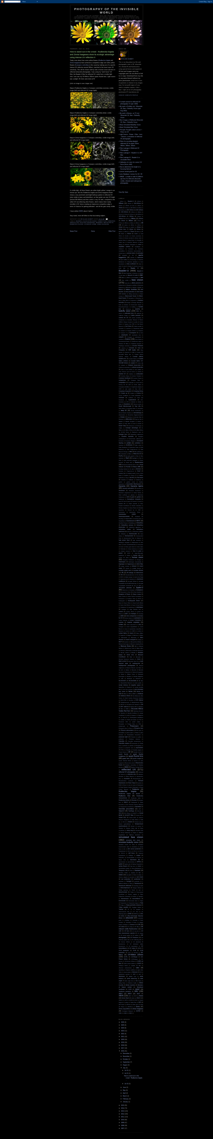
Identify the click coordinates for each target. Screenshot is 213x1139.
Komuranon (122, 598)
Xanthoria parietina (125, 991)
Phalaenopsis (134, 726)
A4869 (136, 233)
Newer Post (73, 231)
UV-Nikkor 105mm (90, 224)
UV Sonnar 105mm (124, 941)
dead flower (122, 408)
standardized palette (124, 868)
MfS (136, 646)
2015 (123, 1105)
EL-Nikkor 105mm (128, 430)
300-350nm (124, 212)
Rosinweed (140, 785)
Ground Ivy (131, 510)
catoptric (121, 337)
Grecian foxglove (123, 507)
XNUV (138, 998)
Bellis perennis (136, 283)
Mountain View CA (133, 661)
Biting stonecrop (133, 293)
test (140, 890)
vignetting (121, 970)
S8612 (126, 802)
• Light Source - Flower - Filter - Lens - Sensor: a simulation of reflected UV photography (130, 137)
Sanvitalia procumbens (126, 809)
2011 (123, 1117)
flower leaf (129, 462)
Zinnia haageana (75, 63)
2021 (123, 1036)
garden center (131, 482)
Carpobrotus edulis (138, 328)
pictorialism (121, 732)
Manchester (124, 637)
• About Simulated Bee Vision (128, 127)
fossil (138, 471)
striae (140, 874)
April (124, 1093)
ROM (120, 785)
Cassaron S (124, 332)
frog (127, 477)
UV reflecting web (136, 939)
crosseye (121, 397)
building (134, 306)
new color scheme (127, 689)
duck (134, 423)
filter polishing (137, 451)
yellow (126, 1002)
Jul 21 (126, 1073)
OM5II (127, 708)
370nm (139, 220)
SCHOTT (134, 813)
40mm (120, 227)
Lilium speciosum (131, 624)
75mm (132, 231)
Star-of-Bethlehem (136, 868)
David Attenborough (125, 406)
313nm (126, 214)
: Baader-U (130, 201)
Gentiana (139, 488)
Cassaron (140, 330)
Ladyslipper (139, 607)
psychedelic (139, 747)
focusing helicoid (123, 469)
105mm (121, 203)
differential (129, 419)
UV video (132, 948)
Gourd (139, 501)
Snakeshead (122, 851)
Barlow (141, 273)
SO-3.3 (141, 851)
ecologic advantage (87, 222)
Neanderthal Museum (126, 682)
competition (102, 221)
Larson (121, 611)
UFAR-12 (136, 913)
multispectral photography (127, 665)
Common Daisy (125, 376)
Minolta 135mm (125, 652)
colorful (139, 371)
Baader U (134, 268)
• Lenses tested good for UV (128, 171)
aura (124, 266)
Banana (135, 273)
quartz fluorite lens (136, 756)
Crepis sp (124, 393)
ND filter (141, 680)
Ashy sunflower (131, 264)
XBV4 (138, 993)
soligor (138, 855)
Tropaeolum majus (133, 903)
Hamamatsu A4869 (127, 514)
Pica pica (138, 730)
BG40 (139, 287)
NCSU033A (122, 680)
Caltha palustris (136, 315)
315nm (131, 214)
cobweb (123, 365)
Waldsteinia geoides (124, 974)
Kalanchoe (125, 590)
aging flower (131, 240)
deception (140, 408)
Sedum (130, 821)
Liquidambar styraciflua (135, 629)
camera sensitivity (136, 317)
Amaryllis (139, 240)
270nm (126, 207)
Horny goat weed (130, 546)
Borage (128, 302)
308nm (139, 212)
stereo (121, 875)
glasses (133, 495)
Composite (131, 382)
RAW (126, 767)
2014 (123, 1108)
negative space (136, 685)
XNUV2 (120, 1000)
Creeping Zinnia (138, 391)
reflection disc (131, 774)
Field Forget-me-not (132, 449)
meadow (126, 641)
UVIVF (139, 963)
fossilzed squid (131, 473)
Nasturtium (127, 672)
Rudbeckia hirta (124, 796)
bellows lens (122, 285)
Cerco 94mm (138, 339)
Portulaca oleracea (134, 739)
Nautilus (129, 676)
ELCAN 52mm (125, 432)
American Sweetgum (130, 244)
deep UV (124, 410)
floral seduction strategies (131, 460)
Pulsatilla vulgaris (137, 750)
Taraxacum (137, 883)
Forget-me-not (130, 471)
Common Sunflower (125, 378)
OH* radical (124, 706)
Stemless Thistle (123, 872)
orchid (127, 715)
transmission (125, 898)
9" (142, 231)
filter (131, 451)
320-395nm (138, 214)
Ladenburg (131, 607)
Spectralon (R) (135, 859)
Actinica (121, 238)
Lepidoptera (137, 618)
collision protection (137, 367)
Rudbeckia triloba (124, 800)
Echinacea (131, 425)
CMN (133, 352)
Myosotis (134, 670)
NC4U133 (129, 678)
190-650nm (137, 203)
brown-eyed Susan (136, 304)
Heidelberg (132, 523)
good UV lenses (132, 501)
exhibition (138, 443)
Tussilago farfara (136, 907)
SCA (120, 813)
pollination (121, 739)
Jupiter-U (139, 588)
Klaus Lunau (137, 594)
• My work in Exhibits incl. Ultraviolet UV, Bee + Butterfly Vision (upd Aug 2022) (130, 108)
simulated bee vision (131, 837)
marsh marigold (130, 639)
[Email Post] (107, 219)
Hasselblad (121, 520)
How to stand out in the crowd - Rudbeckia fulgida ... (133, 1078)
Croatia (132, 393)
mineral (122, 650)
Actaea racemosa (136, 236)
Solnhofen (121, 857)
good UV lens (122, 501)
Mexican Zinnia (126, 646)
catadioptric (124, 335)
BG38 (134, 287)
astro (120, 266)
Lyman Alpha (123, 633)
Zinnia (138, 1006)
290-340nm (130, 210)
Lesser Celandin (123, 620)
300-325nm (139, 210)
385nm (126, 223)
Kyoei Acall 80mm (125, 605)
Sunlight (128, 881)
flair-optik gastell (129, 456)
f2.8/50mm (129, 445)
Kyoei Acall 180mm (138, 603)
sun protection (125, 879)
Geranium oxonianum (135, 490)
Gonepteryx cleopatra (134, 499)
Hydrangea (122, 561)
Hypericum (130, 564)
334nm (121, 218)
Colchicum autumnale (124, 367)
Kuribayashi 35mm (134, 600)
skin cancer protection (134, 849)
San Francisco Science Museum (134, 804)
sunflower (121, 881)
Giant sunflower (123, 495)
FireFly (121, 456)
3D (142, 223)
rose (129, 785)
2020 (123, 1039)
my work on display (124, 670)
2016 (123, 1051)
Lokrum (127, 631)
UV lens (126, 931)
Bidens (121, 289)
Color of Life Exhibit (126, 369)
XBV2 (120, 993)
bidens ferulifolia (131, 289)
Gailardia (123, 479)
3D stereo (125, 225)
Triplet (141, 900)
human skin (137, 555)
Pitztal (136, 732)
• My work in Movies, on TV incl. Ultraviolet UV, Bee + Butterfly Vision (129, 115)
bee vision (137, 280)
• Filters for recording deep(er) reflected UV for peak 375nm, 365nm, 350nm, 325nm (129, 143)
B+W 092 (122, 268)
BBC (141, 275)
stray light (128, 874)
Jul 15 (126, 1083)
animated (140, 253)
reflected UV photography (127, 772)
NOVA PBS (123, 700)
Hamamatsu (122, 512)
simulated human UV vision (127, 844)
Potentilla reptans (124, 743)
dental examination (136, 410)
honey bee (140, 544)
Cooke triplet (137, 384)
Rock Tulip (131, 783)
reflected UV (108, 222)
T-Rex (130, 883)
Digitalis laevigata (130, 421)
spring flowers (123, 866)
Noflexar (140, 693)
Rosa (124, 785)
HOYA (128, 553)
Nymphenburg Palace (137, 702)
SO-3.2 (135, 851)
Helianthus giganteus (135, 527)
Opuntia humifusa (132, 713)
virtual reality (127, 972)
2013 (123, 1111)
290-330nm (122, 210)
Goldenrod (121, 499)
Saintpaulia (134, 802)
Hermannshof (129, 536)
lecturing (141, 613)
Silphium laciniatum (134, 834)
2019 (123, 1042)
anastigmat (137, 246)
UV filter (137, 926)
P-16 (140, 719)
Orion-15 (125, 717)
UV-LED (136, 952)
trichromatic (122, 900)
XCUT (135, 995)
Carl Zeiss (128, 326)
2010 (123, 1119)
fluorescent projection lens (128, 464)
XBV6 (121, 996)
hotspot (141, 548)
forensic (138, 469)
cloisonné (127, 352)
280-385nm (133, 207)
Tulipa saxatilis (123, 907)
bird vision (140, 291)
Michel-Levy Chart (129, 648)
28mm (139, 207)
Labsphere (123, 607)
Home (93, 231)
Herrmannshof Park (129, 538)
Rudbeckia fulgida (104, 60)
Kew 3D (130, 592)
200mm (120, 205)
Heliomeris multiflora (138, 531)
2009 (123, 1122)
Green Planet (133, 507)
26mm (120, 207)
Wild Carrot (138, 980)
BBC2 (123, 277)
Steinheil (137, 870)
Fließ (120, 460)
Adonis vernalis (129, 238)
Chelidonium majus (136, 341)
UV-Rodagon (134, 959)
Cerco (127, 339)
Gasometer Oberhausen (133, 484)
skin (124, 849)
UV (139, 924)
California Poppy (123, 315)
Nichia (130, 691)
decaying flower (131, 408)
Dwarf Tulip (122, 425)
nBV (122, 678)
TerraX (133, 890)
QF (129, 752)
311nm (120, 214)
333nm (139, 216)
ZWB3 (130, 1013)
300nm (133, 212)
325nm (131, 216)
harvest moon (137, 518)
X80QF (137, 989)
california (139, 313)
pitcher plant (129, 732)
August (125, 1065)
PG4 (140, 724)
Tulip (141, 903)
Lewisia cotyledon (133, 622)
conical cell (138, 382)
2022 (123, 1033)
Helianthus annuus (127, 525)
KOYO (139, 598)
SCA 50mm (127, 813)
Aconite (127, 236)
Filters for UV (137, 453)
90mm (122, 233)
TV (128, 909)
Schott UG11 (132, 817)
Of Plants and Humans (133, 704)
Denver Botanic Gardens (125, 412)
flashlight (134, 458)
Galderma (138, 479)
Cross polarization (136, 395)
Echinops (138, 425)
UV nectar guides (125, 935)
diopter (139, 421)
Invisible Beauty (136, 568)
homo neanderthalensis (129, 544)
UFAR (129, 913)
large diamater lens (135, 609)
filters (130, 453)
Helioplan (123, 533)
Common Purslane (136, 376)
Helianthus (140, 523)
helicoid (129, 531)
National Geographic (138, 672)
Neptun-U (129, 687)
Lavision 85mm (130, 611)
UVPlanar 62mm (123, 965)
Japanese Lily (124, 579)
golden (139, 497)
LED (121, 616)
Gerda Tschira (137, 492)
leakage (133, 613)
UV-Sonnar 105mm (130, 961)
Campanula (122, 319)
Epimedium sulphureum (137, 434)
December (126, 1053)
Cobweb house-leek (134, 365)
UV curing (129, 926)
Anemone (130, 248)
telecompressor (125, 887)
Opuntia (123, 713)
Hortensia (123, 548)
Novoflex (131, 700)
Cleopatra (122, 350)
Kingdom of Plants (124, 594)
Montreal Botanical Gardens (126, 659)
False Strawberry (123, 447)
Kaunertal (123, 592)
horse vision (140, 546)
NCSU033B (132, 680)
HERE (81, 211)
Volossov (135, 972)
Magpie (129, 635)
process (121, 747)
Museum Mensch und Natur (133, 667)
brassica (126, 304)
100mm (139, 201)
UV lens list (135, 931)
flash (127, 458)
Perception (121, 724)
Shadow (121, 828)
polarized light (123, 737)
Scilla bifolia (135, 819)
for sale (132, 469)
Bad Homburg (127, 273)
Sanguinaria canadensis (126, 806)
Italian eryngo (128, 577)
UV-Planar (134, 957)
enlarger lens (123, 434)
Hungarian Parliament (128, 559)
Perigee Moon (131, 724)
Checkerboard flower (124, 341)
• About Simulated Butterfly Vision (130, 125)
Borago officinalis (136, 302)
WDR (134, 974)
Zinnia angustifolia (124, 1008)
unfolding (126, 920)
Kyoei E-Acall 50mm (137, 605)
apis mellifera (124, 259)
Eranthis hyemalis (128, 436)
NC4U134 (138, 678)
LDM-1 (126, 613)
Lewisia (121, 622)
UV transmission (133, 946)
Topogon (141, 896)
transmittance (136, 898)
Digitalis (121, 421)
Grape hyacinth (133, 503)
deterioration (122, 415)
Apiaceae (140, 257)
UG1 (141, 913)
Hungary (139, 559)
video (137, 968)
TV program (136, 909)
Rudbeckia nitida (136, 798)
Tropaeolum (123, 903)
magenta (122, 635)
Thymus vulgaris (132, 894)
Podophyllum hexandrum (134, 734)
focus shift (136, 466)
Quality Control (137, 752)
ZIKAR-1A (130, 1006)
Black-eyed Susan (90, 221)
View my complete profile (128, 95)
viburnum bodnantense (125, 967)
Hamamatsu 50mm (134, 512)
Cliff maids (132, 350)
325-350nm (122, 216)
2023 (123, 1031)
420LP (132, 227)
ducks (139, 423)
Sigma (134, 832)
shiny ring (130, 830)
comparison (122, 380)
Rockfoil (139, 783)
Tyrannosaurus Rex (124, 911)
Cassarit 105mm (131, 330)
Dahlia (139, 402)
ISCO (121, 577)
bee (142, 277)
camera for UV (123, 317)
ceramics (121, 339)
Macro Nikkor (139, 633)
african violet (138, 238)
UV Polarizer (134, 937)
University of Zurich (131, 922)
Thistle (132, 892)
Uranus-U (133, 924)
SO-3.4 (123, 853)
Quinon (136, 760)
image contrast (125, 566)
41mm (126, 227)
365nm (131, 220)
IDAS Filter (140, 564)
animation (124, 255)
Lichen (121, 624)
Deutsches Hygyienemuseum (135, 415)
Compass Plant (135, 380)
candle (135, 322)
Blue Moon (126, 300)
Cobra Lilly (140, 363)
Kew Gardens (137, 592)
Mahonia (135, 635)
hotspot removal (125, 551)
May (124, 1090)
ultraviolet (129, 918)
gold (132, 497)
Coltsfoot (131, 373)
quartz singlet (137, 758)
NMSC (134, 693)
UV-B (134, 950)
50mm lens (122, 229)
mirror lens (130, 654)
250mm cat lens (130, 205)
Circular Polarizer (137, 345)
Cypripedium (132, 399)
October (125, 1059)
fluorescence (139, 462)
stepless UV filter (136, 872)
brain (120, 304)
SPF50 (139, 861)
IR (122, 572)
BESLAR (128, 287)
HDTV (138, 521)
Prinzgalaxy (138, 745)
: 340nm (121, 201)
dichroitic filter (137, 417)
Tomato (134, 896)
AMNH (139, 244)
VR (140, 972)
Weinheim (122, 976)
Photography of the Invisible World (106, 10)
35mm (123, 220)
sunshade (136, 881)
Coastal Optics (132, 358)
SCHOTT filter (129, 815)
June (124, 1087)
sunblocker (137, 879)
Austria (129, 266)
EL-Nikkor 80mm (139, 430)
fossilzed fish (122, 473)
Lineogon (121, 626)
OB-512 (122, 704)
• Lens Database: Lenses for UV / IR (130, 174)
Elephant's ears (136, 432)
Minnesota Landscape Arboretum (134, 650)
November (126, 1056)
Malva (141, 635)
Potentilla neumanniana (134, 741)
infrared (134, 566)
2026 (123, 1022)
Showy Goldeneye (125, 832)
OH (142, 704)
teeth (141, 885)
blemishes (131, 298)
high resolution (137, 540)
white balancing (132, 978)
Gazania (122, 486)
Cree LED (138, 389)
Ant (133, 255)
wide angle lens (129, 980)
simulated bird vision (133, 840)
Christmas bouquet (136, 343)
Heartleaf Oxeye (123, 523)
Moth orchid (122, 661)
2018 (123, 1045)
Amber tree (122, 242)
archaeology (133, 259)
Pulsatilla (128, 750)
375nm (120, 223)
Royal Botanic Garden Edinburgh (129, 787)
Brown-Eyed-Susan (124, 306)
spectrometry (131, 861)
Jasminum (132, 579)
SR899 (139, 866)
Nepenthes (121, 687)
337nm (127, 218)
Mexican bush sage (124, 644)
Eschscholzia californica (135, 438)
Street (134, 874)
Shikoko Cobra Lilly (131, 828)
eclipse (120, 427)
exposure (121, 445)
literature (121, 631)
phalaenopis (122, 726)
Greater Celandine (136, 505)
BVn (137, 311)
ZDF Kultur (121, 1004)
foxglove (126, 475)
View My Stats (123, 192)
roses (134, 785)
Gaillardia (130, 479)
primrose (125, 745)
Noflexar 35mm (125, 695)
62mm (139, 229)
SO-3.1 (129, 851)
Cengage (129, 337)
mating (139, 639)
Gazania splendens (128, 488)
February (126, 1099)
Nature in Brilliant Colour (128, 674)
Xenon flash (125, 998)
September (126, 1062)
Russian (134, 800)
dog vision (128, 423)
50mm (139, 227)
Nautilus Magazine (138, 676)
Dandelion (127, 404)
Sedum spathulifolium (125, 824)
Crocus (138, 393)
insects (127, 568)
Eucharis (121, 440)
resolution (127, 778)
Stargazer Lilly (123, 870)
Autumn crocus (137, 266)
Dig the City (138, 419)
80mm (138, 231)
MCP (120, 641)
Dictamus (121, 419)
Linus (125, 629)
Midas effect (140, 648)
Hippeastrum (135, 542)
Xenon (141, 996)
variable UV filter (136, 965)
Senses (133, 826)
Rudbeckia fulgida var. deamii (129, 793)
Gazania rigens (137, 486)
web (140, 974)
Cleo (139, 348)
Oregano (133, 715)
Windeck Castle (132, 983)
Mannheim (133, 637)
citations (123, 348)
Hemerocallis (133, 533)
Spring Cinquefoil (137, 864)
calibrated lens (129, 313)
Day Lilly (138, 406)
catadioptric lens (136, 335)
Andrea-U (121, 248)
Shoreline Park (139, 830)
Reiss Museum (130, 776)
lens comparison (132, 616)
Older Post (111, 231)
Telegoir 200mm (137, 887)
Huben (128, 555)
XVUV (136, 1000)
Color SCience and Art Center (127, 371)
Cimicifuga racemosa (124, 345)
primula (131, 745)
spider (120, 864)
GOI (128, 497)
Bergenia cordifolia (131, 285)
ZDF (139, 1002)
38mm (131, 223)
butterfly (137, 309)
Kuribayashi (122, 600)
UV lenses (140, 933)
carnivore (128, 328)
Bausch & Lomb (133, 275)
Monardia (99, 222)
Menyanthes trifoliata (136, 641)
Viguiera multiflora (130, 970)
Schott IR (138, 815)
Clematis (131, 348)
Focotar (128, 466)
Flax (140, 458)
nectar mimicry (123, 685)
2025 (123, 1025)
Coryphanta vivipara (136, 386)
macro (131, 633)
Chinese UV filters (123, 343)
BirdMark (124, 293)
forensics (121, 471)
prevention (135, 743)
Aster (140, 264)
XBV (136, 991)
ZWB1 (120, 1013)
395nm (137, 223)
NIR (130, 693)
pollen (139, 737)
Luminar (139, 631)
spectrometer (122, 861)
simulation (134, 846)
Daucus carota (137, 404)
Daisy (120, 404)
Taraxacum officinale (125, 885)
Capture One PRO (129, 324)
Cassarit (123, 330)
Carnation (121, 328)
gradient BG (122, 503)
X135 (130, 989)
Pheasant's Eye (123, 728)
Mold (131, 657)
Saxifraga (131, 811)
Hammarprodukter (124, 516)
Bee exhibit (125, 280)
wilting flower (122, 983)
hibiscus (139, 538)
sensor (139, 826)
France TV (134, 475)
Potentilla (121, 741)
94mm (129, 233)
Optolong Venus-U (138, 711)
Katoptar (132, 590)
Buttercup (128, 309)
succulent (131, 877)
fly (137, 464)
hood (121, 546)
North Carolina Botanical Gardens (134, 698)
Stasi (131, 870)
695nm (126, 231)
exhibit (129, 443)
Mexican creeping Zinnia (137, 644)
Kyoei (120, 603)
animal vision (131, 253)
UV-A (139, 948)
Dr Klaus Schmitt (127, 59)
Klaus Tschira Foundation (134, 596)
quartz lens (126, 758)
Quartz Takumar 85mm (125, 760)
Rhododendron (137, 778)
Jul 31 (126, 1070)
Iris (122, 574)
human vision (137, 557)
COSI (120, 389)
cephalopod (138, 337)
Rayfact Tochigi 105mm (137, 767)
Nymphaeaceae (125, 702)
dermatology (137, 412)
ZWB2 (125, 1013)
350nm (141, 218)
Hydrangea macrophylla (135, 561)
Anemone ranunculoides (134, 251)
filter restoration (123, 453)
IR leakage (130, 572)
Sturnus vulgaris (123, 877)
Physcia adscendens (127, 730)
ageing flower (122, 240)
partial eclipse (136, 721)
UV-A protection (124, 950)
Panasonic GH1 (123, 721)
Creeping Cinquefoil (125, 391)
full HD (132, 477)
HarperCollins (128, 518)
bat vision (122, 275)
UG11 (122, 916)
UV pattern (136, 935)
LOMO (133, 631)
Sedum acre (138, 821)
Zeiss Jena (135, 1004)
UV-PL (126, 957)
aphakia (132, 257)
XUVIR (130, 1000)
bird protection (130, 291)
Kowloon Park (131, 598)
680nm (120, 231)
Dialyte (122, 417)
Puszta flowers (122, 752)
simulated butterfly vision (128, 842)
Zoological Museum (127, 1011)
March (125, 1096)
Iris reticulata (139, 574)
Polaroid (133, 737)
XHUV (132, 998)
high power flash (124, 540)
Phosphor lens (138, 728)
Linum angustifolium (131, 626)
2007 (123, 1128)
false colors (138, 445)
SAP (140, 809)
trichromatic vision (133, 900)
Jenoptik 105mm (132, 581)
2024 (123, 1028)
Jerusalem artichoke (125, 587)
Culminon (130, 397)
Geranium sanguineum (125, 492)
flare (137, 456)
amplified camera (124, 246)
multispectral (136, 663)
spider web (127, 864)
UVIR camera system (129, 963)
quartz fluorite (123, 754)
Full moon (140, 477)
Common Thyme (137, 378)
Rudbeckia (135, 789)
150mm (129, 203)
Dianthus (129, 417)
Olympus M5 (133, 706)
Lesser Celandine (135, 620)
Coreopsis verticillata (82, 65)
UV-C (129, 952)
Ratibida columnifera (130, 765)
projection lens (129, 747)
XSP (126, 1000)
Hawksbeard (130, 520)
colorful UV (122, 373)
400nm (132, 225)
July (124, 1068)
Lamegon (123, 609)
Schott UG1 (122, 817)
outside (122, 719)
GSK (139, 510)
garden (120, 482)
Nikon (125, 693)
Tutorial (121, 909)
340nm (133, 218)
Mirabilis (133, 652)
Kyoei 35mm (127, 603)
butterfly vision (124, 311)
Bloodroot (138, 298)
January (125, 1102)
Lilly (139, 624)
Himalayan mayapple (124, 542)
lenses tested (128, 618)
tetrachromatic (123, 892)
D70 (127, 402)
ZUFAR (138, 1011)
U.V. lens (135, 911)
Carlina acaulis (137, 326)
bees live (127, 283)
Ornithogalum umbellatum (136, 717)
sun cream (140, 877)
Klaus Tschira (122, 596)
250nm (139, 205)
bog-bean (133, 300)
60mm (131, 229)
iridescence (139, 572)
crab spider (128, 389)
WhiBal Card (132, 976)
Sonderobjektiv (130, 857)
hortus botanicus (132, 548)
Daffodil (133, 402)
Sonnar (139, 857)
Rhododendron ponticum (126, 780)
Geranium (122, 490)
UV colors (122, 926)
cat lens (141, 332)
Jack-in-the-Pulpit (138, 577)
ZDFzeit (128, 1004)
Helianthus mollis (125, 529)
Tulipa (122, 905)
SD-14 (124, 821)
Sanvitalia (138, 806)
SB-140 (139, 811)
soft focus (131, 853)
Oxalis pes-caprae (131, 719)
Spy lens (132, 866)
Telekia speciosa (123, 890)
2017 (123, 1048)
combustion (139, 373)
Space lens (122, 859)
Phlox (130, 728)
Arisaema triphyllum (132, 261)
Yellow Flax (133, 1002)
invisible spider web (125, 570)
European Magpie (130, 440)
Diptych (120, 423)
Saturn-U (121, 811)
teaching (136, 885)
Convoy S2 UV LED (125, 384)
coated (133, 363)
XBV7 (129, 995)
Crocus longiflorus (123, 395)
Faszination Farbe (134, 447)
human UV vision (124, 557)
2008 (123, 1125)
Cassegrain (132, 332)
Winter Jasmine (130, 985)
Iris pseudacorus (129, 574)
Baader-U (79, 221)
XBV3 (129, 993)
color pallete (138, 369)
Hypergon (122, 564)
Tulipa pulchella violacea (133, 905)
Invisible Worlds (138, 570)
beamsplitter (135, 277)
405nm (139, 225)
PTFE (122, 750)
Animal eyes (122, 253)
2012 (123, 1114)
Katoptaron (139, 590)
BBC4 (128, 277)
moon (139, 659)
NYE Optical (139, 700)
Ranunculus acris (129, 763)
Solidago (131, 855)
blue (120, 300)
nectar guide (137, 682)
